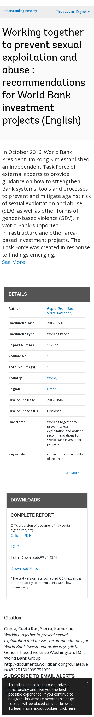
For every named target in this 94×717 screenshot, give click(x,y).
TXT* (15, 546)
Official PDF (21, 535)
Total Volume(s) (22, 367)
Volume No (18, 356)
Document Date (22, 323)
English (81, 11)
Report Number (21, 345)
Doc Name (17, 422)
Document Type (22, 334)
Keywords (17, 454)
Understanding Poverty (20, 11)
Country (15, 378)
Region (14, 389)
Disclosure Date (22, 400)
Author (14, 308)
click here (67, 708)
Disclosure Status (23, 411)
